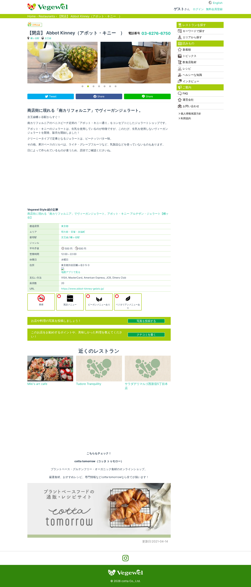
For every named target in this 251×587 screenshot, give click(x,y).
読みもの (188, 43)
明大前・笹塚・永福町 (73, 231)
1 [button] (82, 86)
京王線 (48, 38)
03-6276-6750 (156, 33)
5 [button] (104, 86)
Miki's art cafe (37, 384)
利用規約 (186, 118)
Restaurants (47, 16)
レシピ (187, 68)
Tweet (52, 96)
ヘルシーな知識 (192, 75)
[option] (62, 62)
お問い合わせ (191, 106)
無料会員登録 (214, 9)
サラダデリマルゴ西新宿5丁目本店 (146, 386)
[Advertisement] (99, 180)
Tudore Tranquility (88, 384)
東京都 (64, 226)
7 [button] (115, 86)
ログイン (198, 9)
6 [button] (110, 86)
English (218, 3)
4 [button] (99, 86)
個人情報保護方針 (191, 113)
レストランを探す (194, 25)
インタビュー (191, 81)
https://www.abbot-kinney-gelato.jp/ (82, 288)
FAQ (185, 93)
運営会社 (188, 99)
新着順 (187, 49)
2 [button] (88, 86)
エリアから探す (192, 37)
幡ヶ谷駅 (35, 38)
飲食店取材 (189, 62)
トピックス (189, 56)
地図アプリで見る (70, 272)
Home (31, 16)
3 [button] (93, 86)
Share (100, 96)
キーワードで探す (194, 31)
